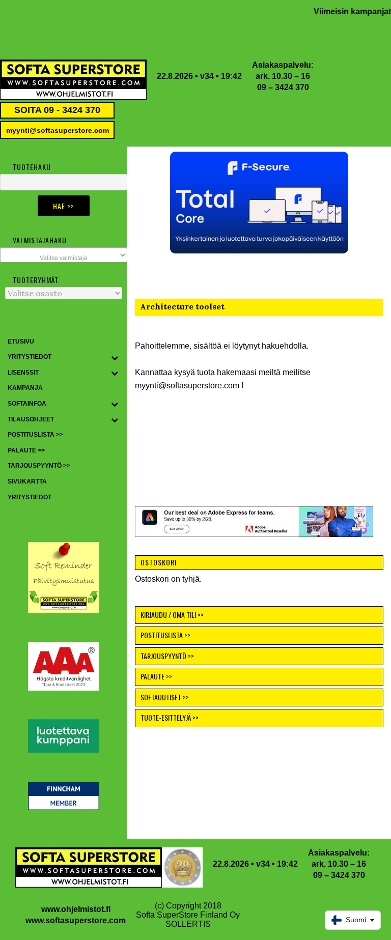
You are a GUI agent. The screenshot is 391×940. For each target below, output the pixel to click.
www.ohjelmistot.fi (75, 909)
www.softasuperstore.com (75, 920)
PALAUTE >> (156, 676)
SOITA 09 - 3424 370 (57, 110)
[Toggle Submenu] (114, 357)
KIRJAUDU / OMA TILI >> (172, 614)
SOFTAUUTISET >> (165, 697)
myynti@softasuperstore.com (57, 130)
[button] (259, 202)
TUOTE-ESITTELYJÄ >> (170, 717)
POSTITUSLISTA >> (165, 635)
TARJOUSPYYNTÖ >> (167, 655)
